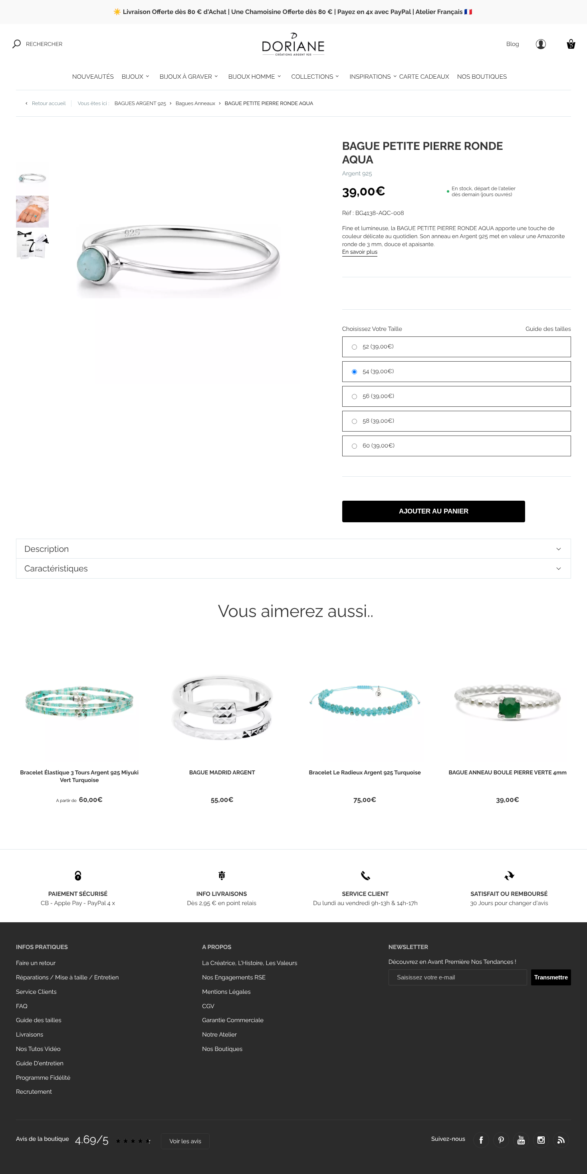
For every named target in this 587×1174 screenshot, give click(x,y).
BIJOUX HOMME (251, 76)
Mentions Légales (226, 992)
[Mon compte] (541, 44)
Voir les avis (185, 1141)
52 (378, 346)
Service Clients (36, 992)
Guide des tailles (38, 1020)
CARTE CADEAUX (424, 76)
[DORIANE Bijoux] (293, 44)
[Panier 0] (571, 44)
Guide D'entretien (39, 1063)
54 (378, 371)
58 (378, 421)
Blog (512, 44)
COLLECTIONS (312, 76)
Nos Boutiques (222, 1049)
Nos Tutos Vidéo (38, 1049)
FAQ (22, 1006)
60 (379, 445)
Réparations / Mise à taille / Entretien (67, 977)
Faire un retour (36, 963)
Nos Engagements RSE (234, 977)
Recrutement (34, 1091)
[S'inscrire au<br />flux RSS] (561, 1140)
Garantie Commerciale (233, 1020)
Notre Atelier (219, 1034)
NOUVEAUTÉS (93, 76)
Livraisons (29, 1034)
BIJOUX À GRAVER (186, 76)
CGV (208, 1006)
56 (378, 396)
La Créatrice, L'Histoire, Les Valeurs (249, 963)
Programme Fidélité (43, 1078)
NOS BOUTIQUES (482, 76)
